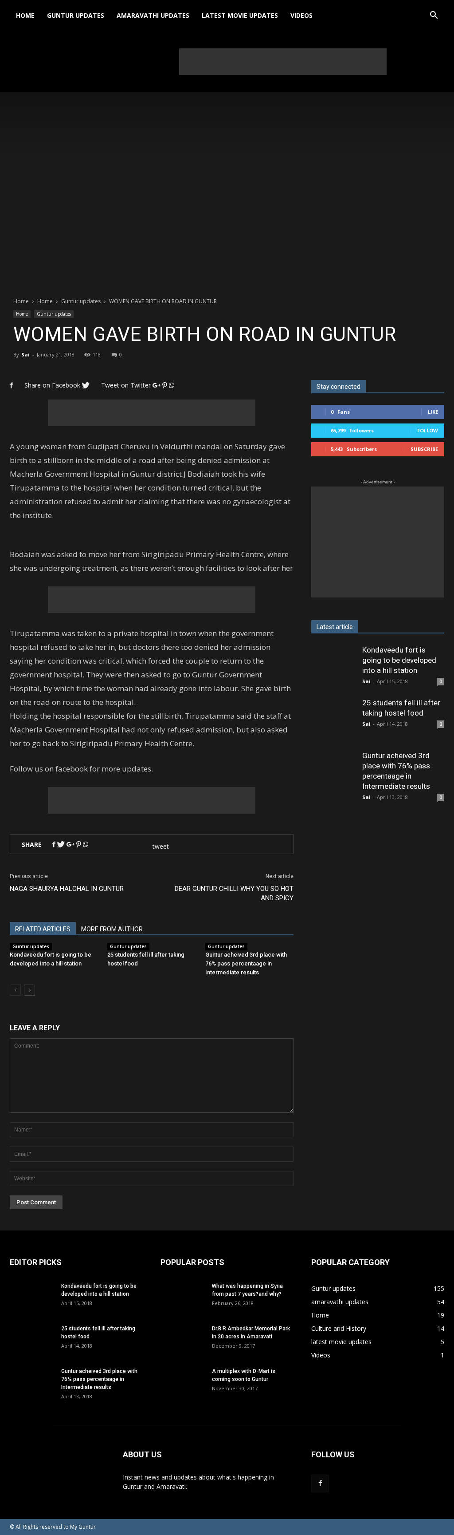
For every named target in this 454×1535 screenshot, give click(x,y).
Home (25, 15)
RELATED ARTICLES (42, 929)
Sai (25, 354)
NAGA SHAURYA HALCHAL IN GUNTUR (67, 889)
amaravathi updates (153, 15)
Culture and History (338, 1328)
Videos (301, 15)
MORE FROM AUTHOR (112, 929)
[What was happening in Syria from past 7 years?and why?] (182, 1304)
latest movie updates (240, 15)
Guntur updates (75, 15)
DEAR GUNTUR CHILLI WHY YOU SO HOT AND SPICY (234, 893)
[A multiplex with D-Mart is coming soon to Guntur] (182, 1389)
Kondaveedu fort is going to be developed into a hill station (399, 660)
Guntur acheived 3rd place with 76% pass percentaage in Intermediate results (246, 963)
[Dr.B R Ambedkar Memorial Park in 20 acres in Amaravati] (182, 1347)
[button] (433, 15)
